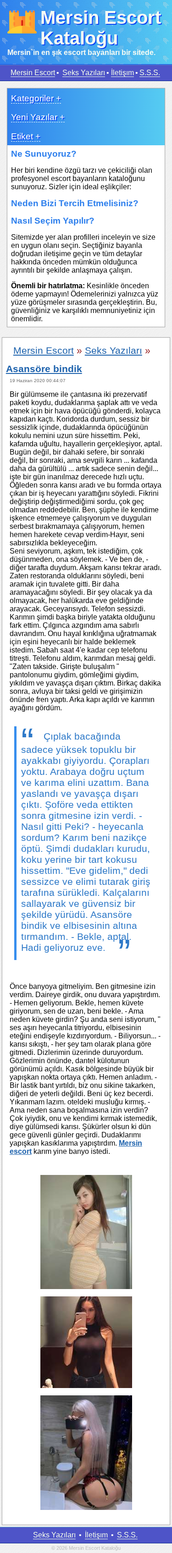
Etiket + (25, 136)
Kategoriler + (36, 98)
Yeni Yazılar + (38, 117)
